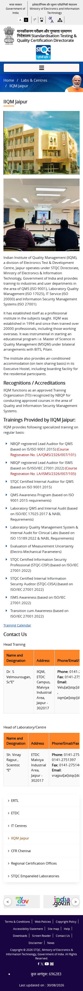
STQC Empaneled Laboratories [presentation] (35, 876)
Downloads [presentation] (20, 936)
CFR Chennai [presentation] (21, 850)
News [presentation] (50, 943)
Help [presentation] (67, 929)
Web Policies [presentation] (43, 922)
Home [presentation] (8, 80)
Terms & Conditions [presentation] (17, 922)
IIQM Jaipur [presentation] (20, 838)
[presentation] (15, 8)
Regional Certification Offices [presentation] (34, 863)
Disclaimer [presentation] (35, 943)
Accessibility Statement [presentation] (28, 929)
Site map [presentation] (53, 929)
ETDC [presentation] (15, 813)
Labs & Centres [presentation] (34, 80)
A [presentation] (20, 20)
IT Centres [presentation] (19, 825)
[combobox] (51, 20)
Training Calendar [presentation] (17, 625)
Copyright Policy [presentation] (66, 922)
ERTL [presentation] (15, 800)
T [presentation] (34, 20)
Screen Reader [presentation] (41, 936)
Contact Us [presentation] (63, 936)
